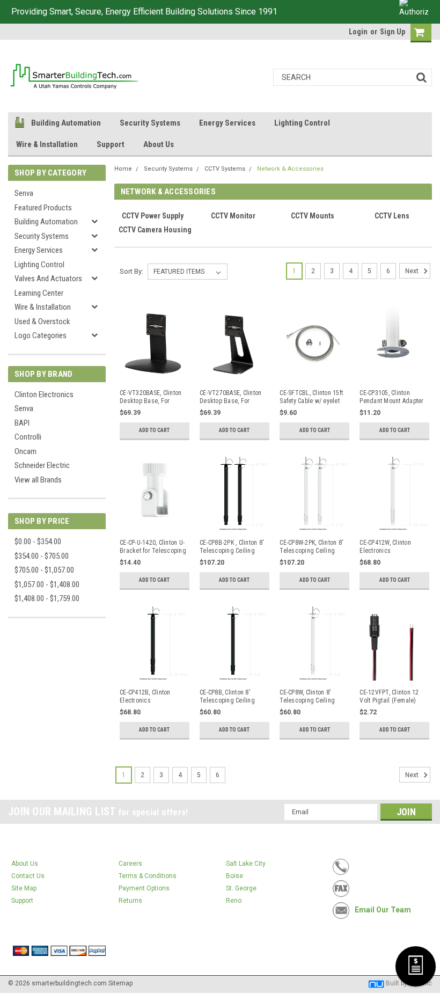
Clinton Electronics (44, 394)
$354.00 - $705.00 (41, 556)
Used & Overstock (42, 321)
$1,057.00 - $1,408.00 (46, 584)
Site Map (23, 888)
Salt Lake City (246, 863)
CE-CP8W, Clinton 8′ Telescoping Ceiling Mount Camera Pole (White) (307, 697)
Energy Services (227, 123)
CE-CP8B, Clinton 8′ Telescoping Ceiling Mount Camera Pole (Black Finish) (227, 697)
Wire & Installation (47, 144)
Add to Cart (154, 430)
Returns (130, 900)
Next (412, 271)
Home (123, 168)
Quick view (153, 374)
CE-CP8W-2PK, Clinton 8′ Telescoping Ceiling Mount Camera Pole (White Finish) (311, 547)
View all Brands (38, 480)
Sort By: (131, 271)
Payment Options (144, 888)
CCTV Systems (224, 168)
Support (110, 144)
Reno (233, 900)
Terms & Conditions (148, 876)
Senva (23, 193)
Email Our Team (383, 909)
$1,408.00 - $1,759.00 (46, 598)
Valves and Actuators (48, 278)
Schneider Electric (42, 465)
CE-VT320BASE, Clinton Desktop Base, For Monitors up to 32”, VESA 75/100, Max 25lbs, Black (150, 397)
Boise (234, 876)
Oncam (25, 451)
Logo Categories (40, 335)
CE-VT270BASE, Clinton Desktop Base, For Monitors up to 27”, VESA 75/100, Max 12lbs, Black (230, 397)
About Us (158, 144)
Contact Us (28, 876)
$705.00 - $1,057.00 (44, 570)
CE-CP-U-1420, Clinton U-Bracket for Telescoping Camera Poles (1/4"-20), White (153, 547)
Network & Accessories (290, 168)
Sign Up (392, 31)
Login (358, 31)
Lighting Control (302, 123)
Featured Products (43, 208)
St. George (241, 888)
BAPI (22, 423)
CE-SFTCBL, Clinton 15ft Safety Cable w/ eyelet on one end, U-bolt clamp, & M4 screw (311, 397)
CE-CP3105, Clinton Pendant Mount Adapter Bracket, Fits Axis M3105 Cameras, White (391, 397)
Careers (130, 863)
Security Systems (150, 123)
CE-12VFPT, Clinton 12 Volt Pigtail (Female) (389, 696)
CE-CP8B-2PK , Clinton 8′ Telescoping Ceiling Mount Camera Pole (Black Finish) (232, 547)
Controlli (27, 437)
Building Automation (66, 123)
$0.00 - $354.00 (37, 541)
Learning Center (38, 293)
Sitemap (120, 983)
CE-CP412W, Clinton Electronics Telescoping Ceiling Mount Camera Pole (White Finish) (387, 547)
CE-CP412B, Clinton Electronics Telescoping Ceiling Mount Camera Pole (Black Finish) (147, 697)
